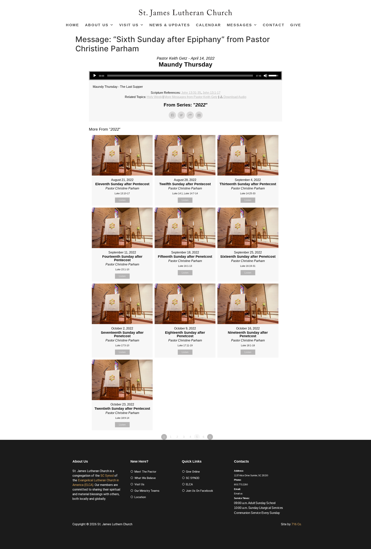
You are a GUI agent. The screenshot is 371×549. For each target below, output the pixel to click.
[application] (185, 75)
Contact (274, 25)
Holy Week (154, 97)
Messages (239, 25)
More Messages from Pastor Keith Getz (191, 97)
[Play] (95, 76)
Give (295, 25)
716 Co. (296, 524)
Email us (238, 493)
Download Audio (235, 97)
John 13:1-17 (211, 92)
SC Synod (107, 475)
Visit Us (129, 25)
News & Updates (169, 25)
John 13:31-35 (191, 92)
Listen (122, 200)
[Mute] (265, 76)
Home (72, 25)
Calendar (208, 25)
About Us (97, 25)
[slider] (180, 76)
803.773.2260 (241, 484)
